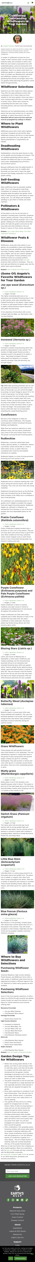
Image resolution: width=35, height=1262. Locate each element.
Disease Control (17, 1220)
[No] (32, 1254)
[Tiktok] (26, 1200)
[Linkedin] (22, 1200)
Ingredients (17, 1228)
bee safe (10, 1150)
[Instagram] (13, 1200)
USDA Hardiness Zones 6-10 (14, 778)
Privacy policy (20, 1258)
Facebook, (6, 1154)
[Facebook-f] (8, 1200)
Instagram (14, 1154)
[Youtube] (17, 1200)
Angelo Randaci (8, 46)
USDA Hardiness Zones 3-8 (14, 652)
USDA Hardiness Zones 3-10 (14, 869)
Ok (11, 1258)
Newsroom (17, 1234)
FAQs (17, 1245)
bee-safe (26, 260)
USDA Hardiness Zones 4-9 (14, 292)
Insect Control (17, 1217)
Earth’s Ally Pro (17, 1238)
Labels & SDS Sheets (17, 1231)
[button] (28, 3)
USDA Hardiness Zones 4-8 (14, 918)
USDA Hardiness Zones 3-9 (14, 708)
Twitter (23, 1154)
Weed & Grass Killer (17, 1211)
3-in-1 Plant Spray (17, 1214)
